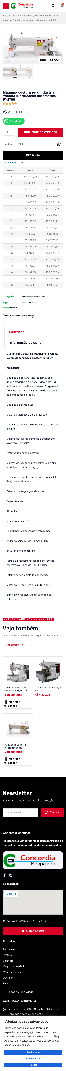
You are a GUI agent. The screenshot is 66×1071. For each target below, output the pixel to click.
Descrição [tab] (16, 332)
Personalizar (33, 1058)
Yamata (13, 308)
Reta (43, 296)
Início (5, 15)
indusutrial (26, 302)
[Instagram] (10, 875)
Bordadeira (9, 949)
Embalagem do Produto (18, 315)
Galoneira (8, 960)
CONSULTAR (33, 154)
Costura (7, 954)
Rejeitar (33, 1065)
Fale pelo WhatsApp (12, 704)
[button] (6, 6)
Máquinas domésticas (15, 966)
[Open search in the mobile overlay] (53, 5)
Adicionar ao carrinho (40, 132)
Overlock (8, 977)
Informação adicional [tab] (25, 342)
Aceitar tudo (33, 1052)
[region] (33, 1043)
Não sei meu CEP (13, 162)
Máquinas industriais (22, 15)
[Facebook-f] (4, 875)
